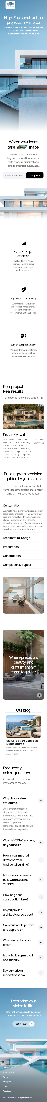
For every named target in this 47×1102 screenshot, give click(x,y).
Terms (5, 1077)
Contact (6, 1067)
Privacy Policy (8, 1072)
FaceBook (7, 1091)
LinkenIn (6, 1086)
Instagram (7, 1081)
